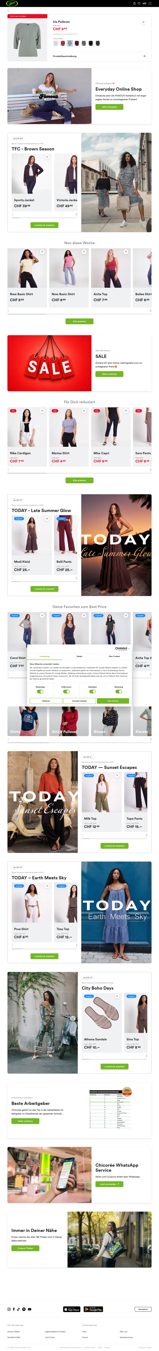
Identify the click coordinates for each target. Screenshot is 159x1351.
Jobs (84, 1332)
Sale (13, 411)
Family (107, 1347)
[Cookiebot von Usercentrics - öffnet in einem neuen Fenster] (119, 648)
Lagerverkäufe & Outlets (55, 1332)
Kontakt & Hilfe (13, 1337)
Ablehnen (46, 701)
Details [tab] (79, 656)
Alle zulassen (113, 701)
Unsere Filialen (13, 1332)
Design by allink (145, 1347)
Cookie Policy (89, 1347)
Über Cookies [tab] (114, 656)
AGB (100, 1347)
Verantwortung (126, 1337)
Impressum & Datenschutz (70, 1347)
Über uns (123, 1332)
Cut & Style (50, 1337)
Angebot (19, 519)
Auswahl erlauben (79, 701)
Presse (85, 1337)
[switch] (66, 691)
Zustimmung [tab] (44, 656)
